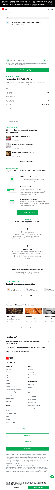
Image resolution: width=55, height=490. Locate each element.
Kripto (7, 375)
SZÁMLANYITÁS (27, 448)
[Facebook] (10, 362)
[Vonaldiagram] (44, 60)
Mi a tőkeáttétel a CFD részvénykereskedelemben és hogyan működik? (25, 347)
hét (11, 60)
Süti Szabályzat (32, 408)
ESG (29, 393)
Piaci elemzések (10, 411)
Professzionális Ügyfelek (12, 392)
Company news (32, 402)
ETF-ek (8, 377)
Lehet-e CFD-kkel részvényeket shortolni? (17, 351)
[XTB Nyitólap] (4, 9)
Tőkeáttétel (9, 92)
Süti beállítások (23, 476)
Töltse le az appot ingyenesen (27, 70)
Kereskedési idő (10, 100)
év (23, 60)
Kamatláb (8, 401)
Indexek (8, 383)
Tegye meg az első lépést (27, 212)
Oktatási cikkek (10, 408)
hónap (14, 60)
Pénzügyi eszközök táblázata (13, 389)
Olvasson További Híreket (26, 161)
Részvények (9, 369)
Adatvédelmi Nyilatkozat (34, 405)
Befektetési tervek (10, 398)
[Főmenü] (52, 9)
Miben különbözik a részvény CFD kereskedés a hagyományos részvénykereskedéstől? (23, 342)
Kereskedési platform (33, 375)
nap (8, 60)
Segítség (8, 419)
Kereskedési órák (10, 105)
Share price (31, 390)
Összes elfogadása (38, 487)
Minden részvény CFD (26, 296)
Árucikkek (8, 372)
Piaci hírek (31, 384)
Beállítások (16, 487)
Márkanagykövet (32, 372)
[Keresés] (48, 9)
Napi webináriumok (11, 413)
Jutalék (8, 113)
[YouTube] (7, 362)
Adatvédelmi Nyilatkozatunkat (15, 484)
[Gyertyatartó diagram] (47, 60)
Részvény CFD (12, 13)
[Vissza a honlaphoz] (6, 13)
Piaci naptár (9, 416)
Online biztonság (10, 422)
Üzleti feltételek (32, 399)
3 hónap (20, 60)
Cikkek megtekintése (26, 328)
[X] (14, 362)
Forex (7, 380)
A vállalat (30, 369)
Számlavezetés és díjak (12, 386)
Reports (30, 387)
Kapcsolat (31, 377)
